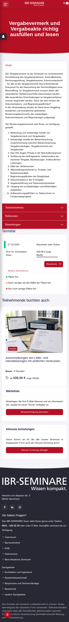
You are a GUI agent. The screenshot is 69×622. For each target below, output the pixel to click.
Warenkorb (52, 264)
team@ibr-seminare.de (51, 525)
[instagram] (20, 507)
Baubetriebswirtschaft (15, 577)
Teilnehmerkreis (14, 207)
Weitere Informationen (18, 271)
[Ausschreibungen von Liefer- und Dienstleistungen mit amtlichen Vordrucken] (34, 332)
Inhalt (8, 65)
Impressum (10, 537)
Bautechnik (10, 589)
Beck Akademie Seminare (17, 559)
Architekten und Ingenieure (18, 572)
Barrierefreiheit (12, 542)
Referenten (11, 216)
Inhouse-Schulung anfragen (34, 450)
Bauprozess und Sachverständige (21, 583)
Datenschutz (10, 554)
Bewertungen (13, 224)
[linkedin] (12, 507)
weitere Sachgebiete (15, 594)
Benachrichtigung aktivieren (34, 412)
